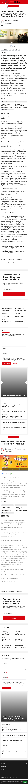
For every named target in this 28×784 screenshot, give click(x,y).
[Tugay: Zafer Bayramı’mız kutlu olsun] (14, 382)
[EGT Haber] (13, 2)
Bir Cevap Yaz (6, 331)
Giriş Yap (15, 363)
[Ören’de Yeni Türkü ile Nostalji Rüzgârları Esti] (14, 410)
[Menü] (2, 2)
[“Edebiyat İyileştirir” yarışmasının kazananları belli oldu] (7, 104)
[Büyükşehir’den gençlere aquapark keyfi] (20, 321)
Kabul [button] (25, 782)
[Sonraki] (26, 382)
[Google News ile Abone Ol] (5, 46)
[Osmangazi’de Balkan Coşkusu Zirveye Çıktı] (14, 422)
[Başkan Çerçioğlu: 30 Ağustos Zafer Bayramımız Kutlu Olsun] (14, 405)
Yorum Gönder (6, 363)
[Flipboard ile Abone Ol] (13, 46)
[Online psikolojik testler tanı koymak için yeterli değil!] (14, 427)
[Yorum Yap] (13, 49)
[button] (2, 6)
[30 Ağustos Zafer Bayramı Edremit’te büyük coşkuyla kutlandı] (21, 104)
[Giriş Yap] (4, 6)
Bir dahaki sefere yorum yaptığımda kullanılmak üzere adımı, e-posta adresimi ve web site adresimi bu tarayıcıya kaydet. (14, 359)
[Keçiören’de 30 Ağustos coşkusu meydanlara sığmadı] (20, 314)
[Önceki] (2, 382)
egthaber (7, 20)
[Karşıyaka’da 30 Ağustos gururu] (7, 111)
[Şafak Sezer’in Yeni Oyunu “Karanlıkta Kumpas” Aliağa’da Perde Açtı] (14, 416)
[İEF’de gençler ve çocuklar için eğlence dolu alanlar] (7, 321)
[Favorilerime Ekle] (10, 49)
